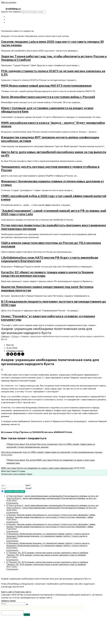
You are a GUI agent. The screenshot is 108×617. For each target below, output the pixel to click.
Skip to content (8, 2)
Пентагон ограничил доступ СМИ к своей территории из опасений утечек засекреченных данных (51, 452)
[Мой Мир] (19, 354)
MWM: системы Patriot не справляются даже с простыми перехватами (37, 468)
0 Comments (12, 503)
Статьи (15, 336)
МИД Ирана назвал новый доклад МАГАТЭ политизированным (46, 85)
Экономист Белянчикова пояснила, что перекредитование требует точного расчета (46, 536)
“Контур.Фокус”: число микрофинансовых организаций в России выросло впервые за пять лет (51, 498)
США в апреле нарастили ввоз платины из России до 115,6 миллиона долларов (51, 244)
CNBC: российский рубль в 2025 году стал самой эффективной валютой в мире (53, 197)
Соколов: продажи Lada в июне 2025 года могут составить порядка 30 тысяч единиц (52, 43)
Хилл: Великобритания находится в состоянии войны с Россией (48, 97)
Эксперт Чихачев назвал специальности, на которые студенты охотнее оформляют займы (49, 517)
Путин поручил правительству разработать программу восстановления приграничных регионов (53, 227)
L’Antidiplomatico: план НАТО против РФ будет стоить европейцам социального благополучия (49, 259)
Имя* (28, 485)
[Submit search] (27, 604)
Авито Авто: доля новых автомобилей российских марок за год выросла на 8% (53, 153)
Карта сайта (7, 592)
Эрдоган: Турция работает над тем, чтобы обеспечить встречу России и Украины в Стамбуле (54, 58)
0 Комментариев (14, 351)
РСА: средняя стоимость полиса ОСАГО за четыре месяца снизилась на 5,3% (53, 72)
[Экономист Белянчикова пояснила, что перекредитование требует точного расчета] (48, 534)
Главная (5, 336)
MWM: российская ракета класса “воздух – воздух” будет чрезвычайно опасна (53, 124)
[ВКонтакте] (7, 354)
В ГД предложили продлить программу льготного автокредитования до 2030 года (53, 303)
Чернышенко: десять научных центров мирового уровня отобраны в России (50, 168)
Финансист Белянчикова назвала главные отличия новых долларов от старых (52, 183)
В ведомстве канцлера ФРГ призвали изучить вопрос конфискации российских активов (50, 139)
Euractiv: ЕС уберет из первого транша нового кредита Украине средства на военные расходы (47, 274)
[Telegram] (15, 354)
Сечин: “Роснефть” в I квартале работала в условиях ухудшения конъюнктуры (48, 317)
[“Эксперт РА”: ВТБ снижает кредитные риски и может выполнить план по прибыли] (47, 553)
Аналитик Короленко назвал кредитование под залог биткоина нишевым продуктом (47, 288)
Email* (29, 488)
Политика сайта (22, 592)
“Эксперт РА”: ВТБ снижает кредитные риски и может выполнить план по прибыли (46, 555)
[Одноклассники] (11, 354)
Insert (27, 615)
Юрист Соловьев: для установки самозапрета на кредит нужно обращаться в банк (47, 109)
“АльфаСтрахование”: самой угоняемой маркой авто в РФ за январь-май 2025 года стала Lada (53, 212)
